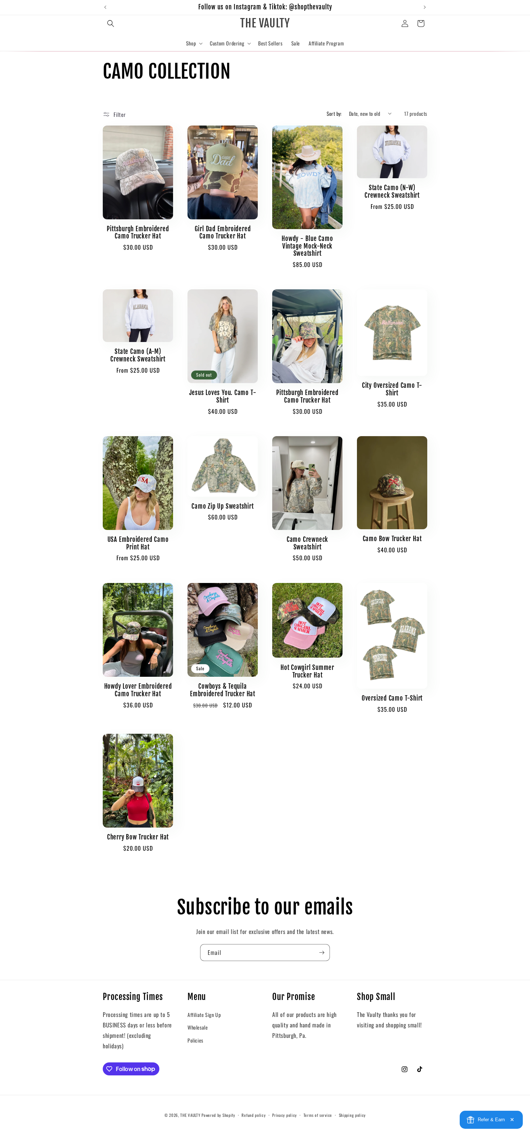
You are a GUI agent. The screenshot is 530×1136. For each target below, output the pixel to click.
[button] (111, 23)
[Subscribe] (322, 952)
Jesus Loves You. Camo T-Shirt (222, 396)
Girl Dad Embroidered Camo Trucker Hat (223, 232)
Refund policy (253, 1115)
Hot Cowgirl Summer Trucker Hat (307, 671)
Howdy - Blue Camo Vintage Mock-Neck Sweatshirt (307, 246)
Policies (195, 1040)
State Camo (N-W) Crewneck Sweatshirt (392, 191)
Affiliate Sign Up (204, 1014)
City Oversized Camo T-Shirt (392, 389)
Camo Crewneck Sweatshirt (307, 543)
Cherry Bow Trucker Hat (138, 837)
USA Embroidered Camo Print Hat (138, 543)
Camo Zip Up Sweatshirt (222, 506)
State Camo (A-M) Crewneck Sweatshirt (137, 355)
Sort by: (334, 113)
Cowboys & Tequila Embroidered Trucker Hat (222, 690)
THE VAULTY (190, 1115)
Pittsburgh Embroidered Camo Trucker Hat (138, 232)
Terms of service (318, 1115)
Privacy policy (284, 1115)
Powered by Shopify (218, 1115)
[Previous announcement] (105, 7)
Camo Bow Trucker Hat (392, 539)
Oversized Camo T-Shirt (392, 698)
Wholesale (197, 1027)
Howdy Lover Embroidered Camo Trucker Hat (138, 690)
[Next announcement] (425, 7)
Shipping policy (352, 1115)
